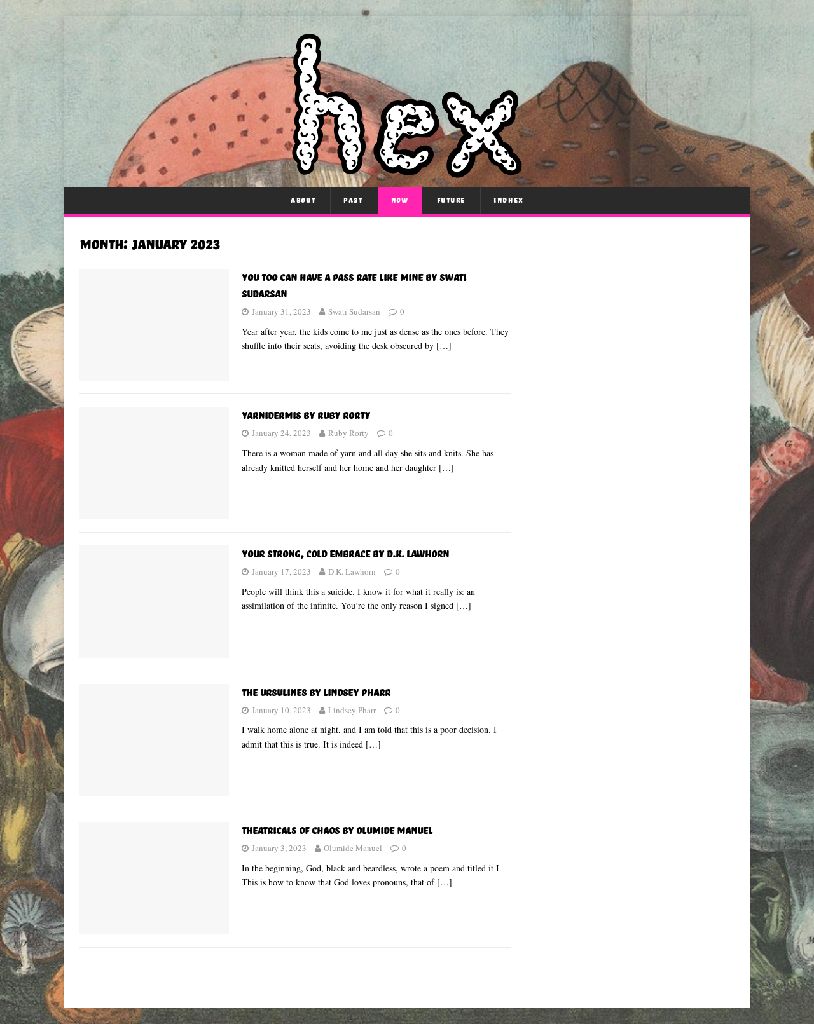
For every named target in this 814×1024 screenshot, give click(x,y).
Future (451, 200)
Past (352, 200)
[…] (444, 345)
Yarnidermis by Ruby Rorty (306, 414)
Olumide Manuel (353, 848)
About (303, 200)
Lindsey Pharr (352, 710)
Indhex (508, 200)
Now (400, 200)
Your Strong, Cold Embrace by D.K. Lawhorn (345, 553)
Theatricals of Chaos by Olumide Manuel (337, 830)
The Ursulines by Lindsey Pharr (316, 692)
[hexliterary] (407, 171)
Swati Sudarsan (354, 311)
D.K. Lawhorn (352, 571)
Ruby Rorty (348, 433)
